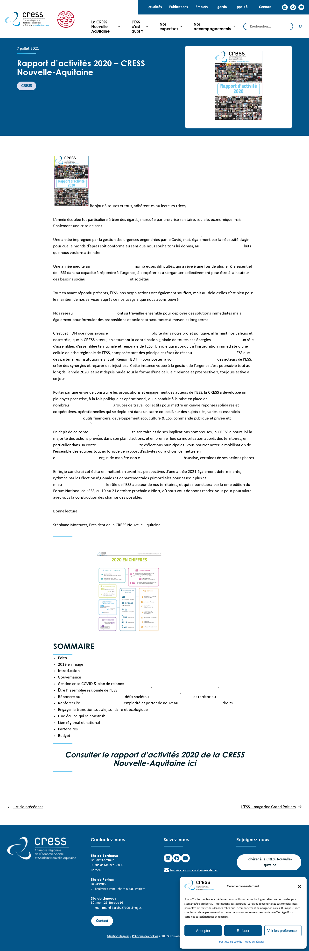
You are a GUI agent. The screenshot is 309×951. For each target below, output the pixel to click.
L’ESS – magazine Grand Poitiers (268, 807)
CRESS (26, 86)
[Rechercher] (300, 26)
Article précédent (28, 807)
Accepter (203, 931)
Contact (102, 921)
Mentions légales (254, 941)
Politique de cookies (230, 941)
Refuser (243, 931)
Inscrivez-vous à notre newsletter (194, 870)
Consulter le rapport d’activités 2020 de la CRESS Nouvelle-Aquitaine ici (154, 759)
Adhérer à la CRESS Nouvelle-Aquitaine (269, 862)
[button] (299, 886)
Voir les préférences (283, 931)
